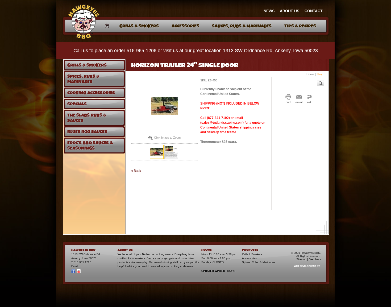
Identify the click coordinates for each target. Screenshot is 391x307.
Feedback (315, 259)
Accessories (249, 258)
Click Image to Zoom (167, 137)
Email (74, 266)
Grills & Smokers (252, 254)
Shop (320, 74)
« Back (136, 171)
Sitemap (301, 259)
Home (310, 74)
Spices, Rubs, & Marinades (258, 262)
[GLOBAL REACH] (303, 269)
